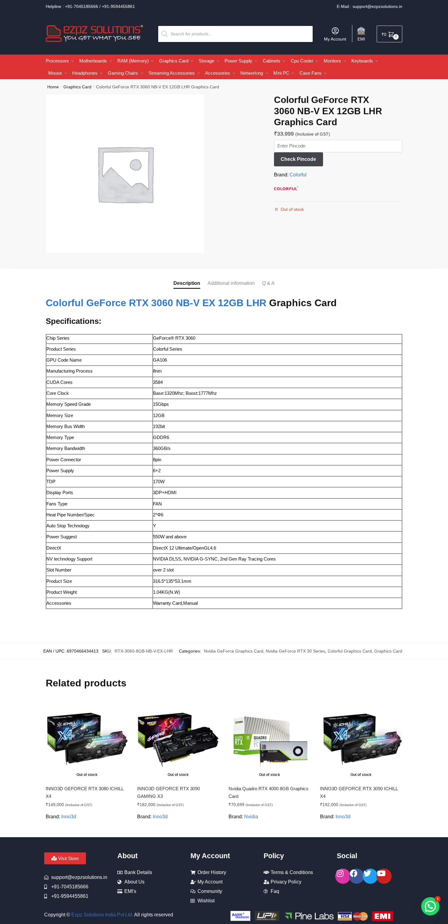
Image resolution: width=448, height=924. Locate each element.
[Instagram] (342, 876)
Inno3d (68, 816)
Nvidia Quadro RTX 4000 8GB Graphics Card (268, 792)
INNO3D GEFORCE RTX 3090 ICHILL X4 (359, 792)
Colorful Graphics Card (350, 651)
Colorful (298, 174)
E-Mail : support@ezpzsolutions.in (369, 6)
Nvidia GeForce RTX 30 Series (295, 651)
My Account (335, 39)
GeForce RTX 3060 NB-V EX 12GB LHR (176, 302)
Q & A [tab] (268, 283)
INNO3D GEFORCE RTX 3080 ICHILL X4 (84, 792)
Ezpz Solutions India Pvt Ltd (101, 914)
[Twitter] (370, 876)
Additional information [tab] (231, 283)
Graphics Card (77, 86)
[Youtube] (384, 876)
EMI (361, 39)
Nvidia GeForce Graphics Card (233, 651)
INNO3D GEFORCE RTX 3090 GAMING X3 (168, 792)
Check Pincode (298, 159)
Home (53, 86)
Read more (87, 830)
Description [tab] (186, 283)
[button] (430, 906)
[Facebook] (356, 876)
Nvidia (251, 816)
